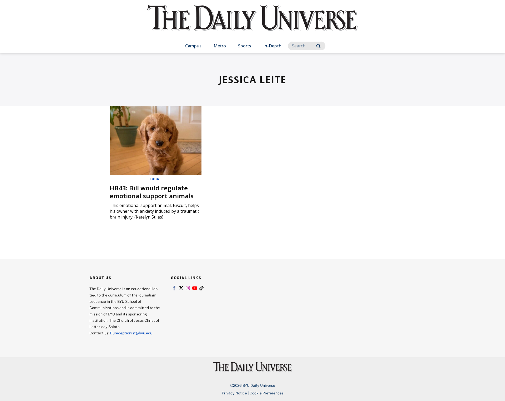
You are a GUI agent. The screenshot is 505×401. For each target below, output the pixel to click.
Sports (244, 46)
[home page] (252, 23)
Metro (220, 46)
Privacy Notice (234, 393)
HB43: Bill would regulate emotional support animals (152, 192)
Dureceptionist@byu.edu (131, 333)
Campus (193, 46)
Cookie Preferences (267, 393)
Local (155, 179)
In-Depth (272, 46)
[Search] (318, 46)
